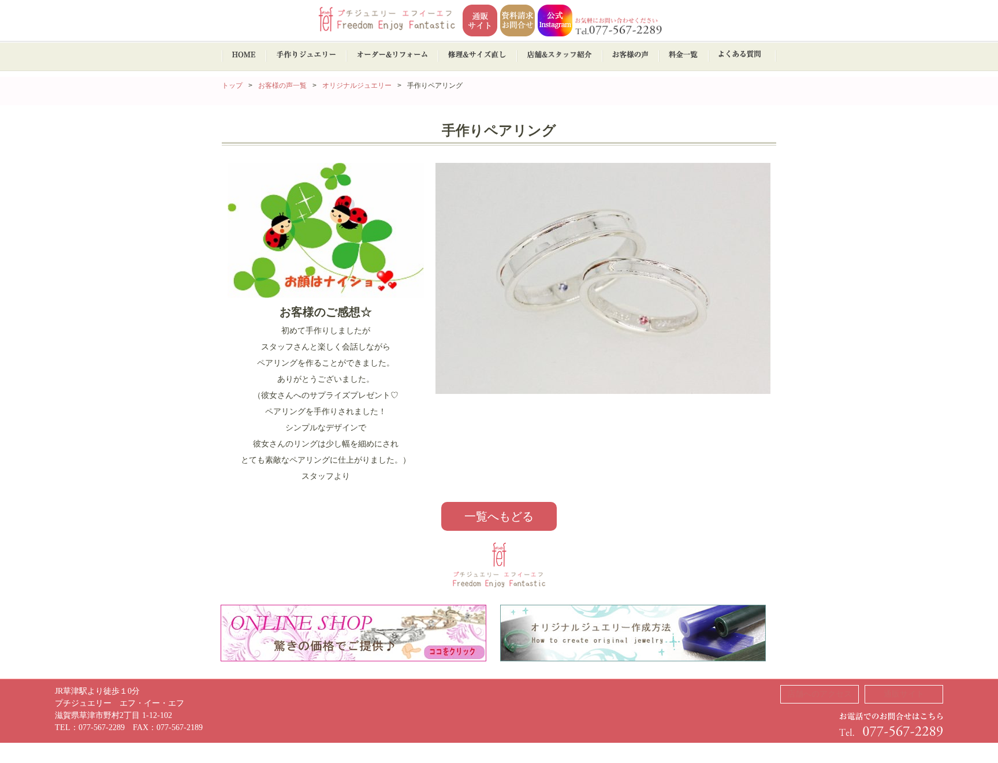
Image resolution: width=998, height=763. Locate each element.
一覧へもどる (499, 516)
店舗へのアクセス (819, 694)
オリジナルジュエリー (357, 85)
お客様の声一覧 (282, 85)
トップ (232, 85)
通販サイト (904, 694)
